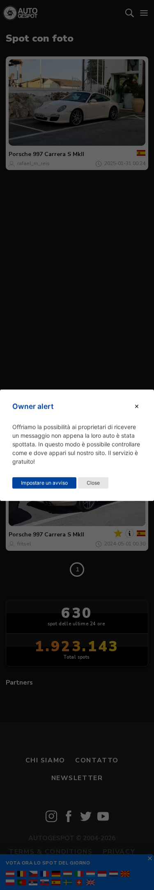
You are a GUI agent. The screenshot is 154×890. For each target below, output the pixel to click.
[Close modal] (137, 406)
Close (93, 482)
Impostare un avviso (44, 482)
